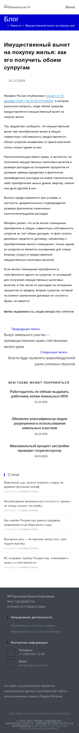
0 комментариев (28, 491)
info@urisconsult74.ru (33, 665)
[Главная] (5, 25)
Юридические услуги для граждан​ (33, 625)
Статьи (13, 474)
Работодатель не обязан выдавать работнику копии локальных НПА (39, 394)
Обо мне (16, 713)
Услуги (31, 713)
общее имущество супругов (54, 312)
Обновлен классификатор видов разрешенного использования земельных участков (39, 423)
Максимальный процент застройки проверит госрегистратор (39, 448)
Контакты (62, 713)
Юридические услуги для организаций (35, 631)
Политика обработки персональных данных (44, 727)
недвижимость (23, 312)
